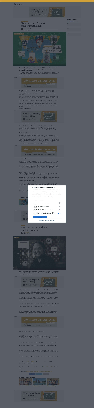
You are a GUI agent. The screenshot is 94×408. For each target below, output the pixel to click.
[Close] (64, 187)
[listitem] (47, 200)
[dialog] (47, 204)
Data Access (47, 220)
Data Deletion (41, 220)
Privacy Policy (52, 220)
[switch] (59, 203)
